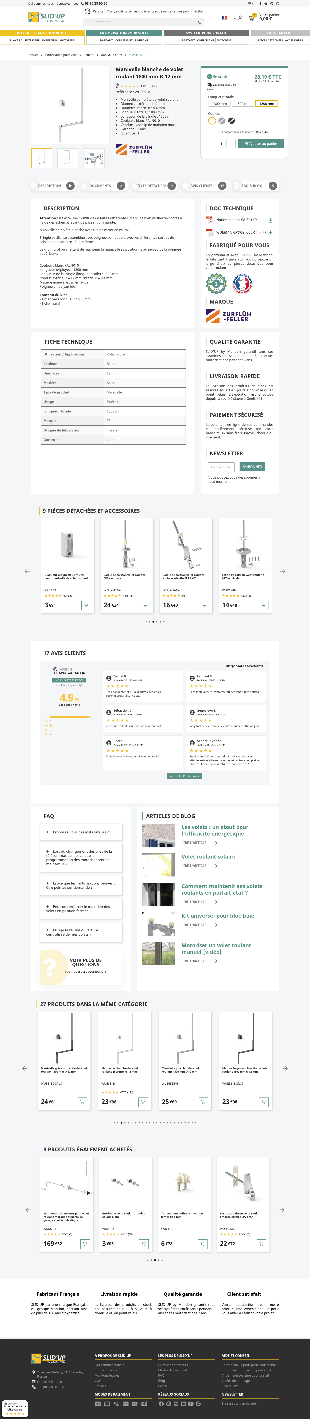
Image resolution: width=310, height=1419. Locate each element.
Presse (163, 1386)
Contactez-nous (67, 3)
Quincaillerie (280, 33)
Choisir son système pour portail (245, 1375)
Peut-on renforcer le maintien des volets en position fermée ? (78, 908)
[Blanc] (212, 121)
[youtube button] (266, 3)
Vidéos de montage (236, 1380)
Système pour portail (206, 33)
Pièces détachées (270, 40)
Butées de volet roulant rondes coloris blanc (64, 1215)
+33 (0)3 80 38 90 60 (51, 1387)
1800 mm (266, 103)
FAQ (161, 1375)
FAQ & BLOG (258, 185)
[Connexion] (243, 17)
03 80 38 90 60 (95, 3)
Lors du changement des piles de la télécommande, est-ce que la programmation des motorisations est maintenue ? (79, 857)
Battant (106, 40)
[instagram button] (277, 3)
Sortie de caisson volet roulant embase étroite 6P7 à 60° (125, 576)
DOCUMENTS (105, 185)
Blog (251, 3)
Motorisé (66, 40)
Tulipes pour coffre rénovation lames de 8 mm (123, 1215)
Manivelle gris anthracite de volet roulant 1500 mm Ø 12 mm (185, 1070)
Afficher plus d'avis (184, 775)
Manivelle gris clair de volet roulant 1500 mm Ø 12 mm (120, 1070)
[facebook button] (261, 3)
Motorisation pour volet (124, 33)
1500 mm (243, 103)
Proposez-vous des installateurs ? (80, 832)
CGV (98, 1380)
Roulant (141, 40)
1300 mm (219, 103)
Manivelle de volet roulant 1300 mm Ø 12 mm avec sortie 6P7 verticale (243, 1072)
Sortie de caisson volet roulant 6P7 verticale (65, 576)
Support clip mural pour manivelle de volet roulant (240, 576)
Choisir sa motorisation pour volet (246, 1370)
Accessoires (294, 40)
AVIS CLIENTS (207, 185)
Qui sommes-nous (41, 3)
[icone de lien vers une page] (99, 1403)
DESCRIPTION (49, 185)
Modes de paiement (172, 1370)
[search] (198, 22)
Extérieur (49, 40)
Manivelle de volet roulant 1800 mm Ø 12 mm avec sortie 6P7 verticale (241, 1217)
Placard (16, 40)
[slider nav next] (272, 571)
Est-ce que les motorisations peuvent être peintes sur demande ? (80, 885)
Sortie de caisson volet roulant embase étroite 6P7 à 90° (182, 1215)
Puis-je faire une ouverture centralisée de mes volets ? (72, 932)
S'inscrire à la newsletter (239, 1403)
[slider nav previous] (37, 571)
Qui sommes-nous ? (109, 1365)
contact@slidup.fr (49, 1382)
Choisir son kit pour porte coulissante (249, 1365)
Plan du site (230, 1386)
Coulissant (124, 40)
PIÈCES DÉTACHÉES (154, 185)
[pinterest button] (272, 3)
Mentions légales (107, 1375)
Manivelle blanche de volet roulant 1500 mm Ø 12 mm (59, 1070)
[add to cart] (86, 605)
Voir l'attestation (69, 680)
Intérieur (32, 40)
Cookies (100, 1386)
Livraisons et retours (173, 1365)
